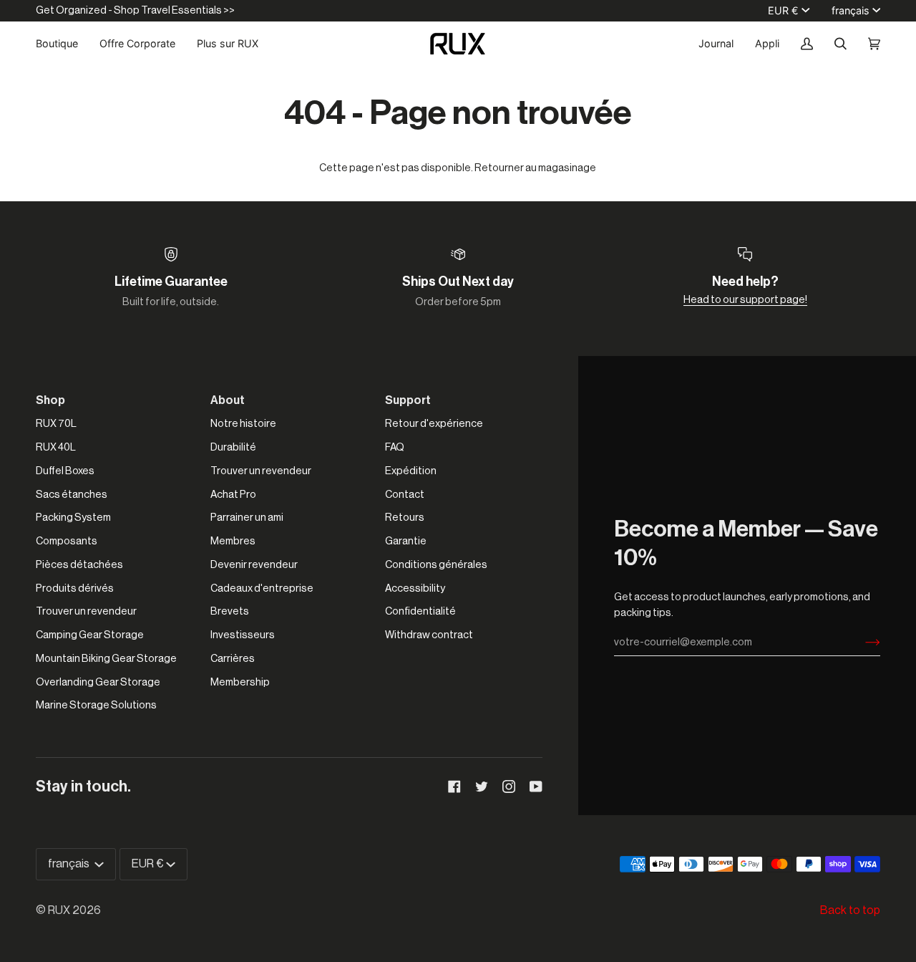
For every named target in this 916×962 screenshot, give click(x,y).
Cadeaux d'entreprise (261, 588)
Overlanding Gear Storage (98, 682)
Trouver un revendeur (86, 611)
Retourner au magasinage (535, 168)
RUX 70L (56, 423)
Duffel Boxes (65, 471)
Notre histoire (243, 423)
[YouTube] (536, 786)
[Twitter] (481, 786)
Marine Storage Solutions (96, 705)
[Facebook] (454, 786)
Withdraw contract (429, 635)
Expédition (411, 471)
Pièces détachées (79, 564)
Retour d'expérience (434, 423)
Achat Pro (233, 494)
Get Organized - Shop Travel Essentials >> (135, 10)
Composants (66, 541)
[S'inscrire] (861, 642)
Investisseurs (242, 635)
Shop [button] (50, 400)
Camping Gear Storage (90, 635)
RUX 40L (56, 447)
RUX (59, 910)
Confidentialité (420, 611)
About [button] (227, 400)
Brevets (229, 611)
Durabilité (233, 447)
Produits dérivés (75, 588)
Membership (240, 682)
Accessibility (415, 588)
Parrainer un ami (246, 517)
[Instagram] (508, 786)
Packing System (73, 517)
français (850, 10)
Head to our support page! (745, 299)
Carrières (232, 658)
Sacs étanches (71, 494)
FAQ (394, 447)
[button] (62, 43)
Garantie (406, 541)
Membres (232, 541)
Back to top (850, 910)
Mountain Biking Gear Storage (106, 658)
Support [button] (408, 400)
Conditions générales (436, 564)
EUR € (783, 10)
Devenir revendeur (254, 564)
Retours (404, 517)
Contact (404, 494)
